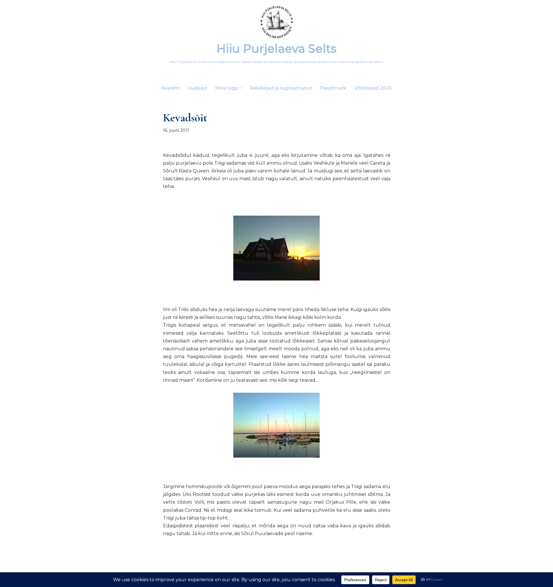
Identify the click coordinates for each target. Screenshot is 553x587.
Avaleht (170, 88)
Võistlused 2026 (373, 88)
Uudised (197, 88)
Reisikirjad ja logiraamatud (281, 88)
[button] (240, 88)
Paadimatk (333, 88)
